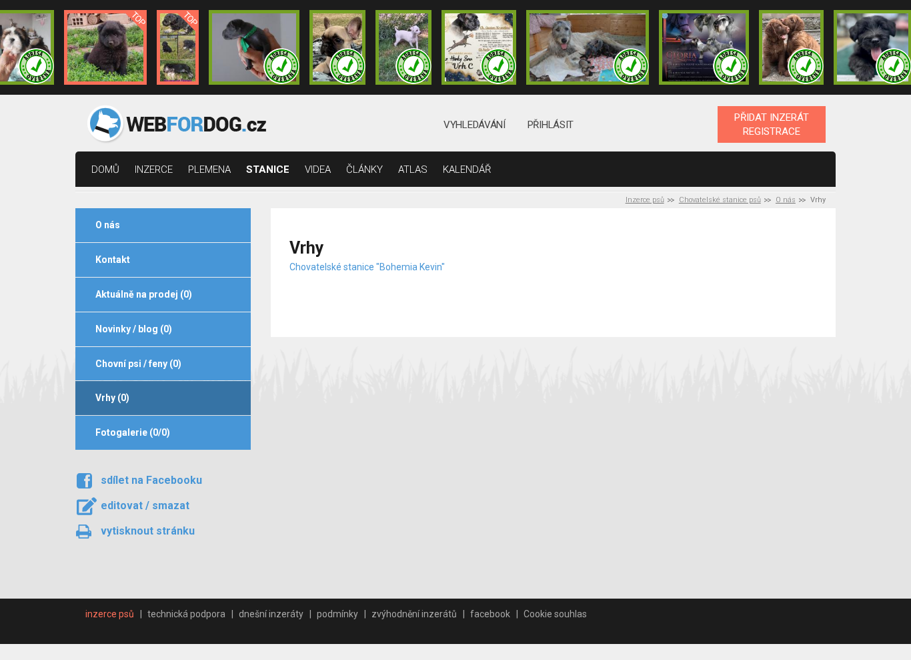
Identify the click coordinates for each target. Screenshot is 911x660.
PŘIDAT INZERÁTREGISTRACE (771, 124)
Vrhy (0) (112, 397)
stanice (267, 169)
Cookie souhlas (555, 614)
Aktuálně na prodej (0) (143, 294)
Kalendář (467, 169)
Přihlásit (551, 125)
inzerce (154, 169)
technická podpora (186, 614)
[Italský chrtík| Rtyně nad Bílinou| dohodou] (254, 47)
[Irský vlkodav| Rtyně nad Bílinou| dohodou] (587, 47)
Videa (318, 169)
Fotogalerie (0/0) (132, 432)
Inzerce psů (645, 200)
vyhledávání (474, 125)
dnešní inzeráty (271, 614)
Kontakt (112, 259)
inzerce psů (109, 614)
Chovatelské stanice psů (720, 200)
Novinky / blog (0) (133, 329)
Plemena (209, 169)
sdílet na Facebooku (151, 480)
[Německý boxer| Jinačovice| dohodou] (478, 47)
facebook (490, 614)
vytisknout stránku (148, 531)
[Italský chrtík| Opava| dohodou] (403, 47)
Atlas (412, 169)
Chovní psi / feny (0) (138, 363)
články (364, 169)
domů (105, 169)
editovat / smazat (145, 505)
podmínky (337, 614)
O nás (786, 200)
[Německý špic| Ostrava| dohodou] (105, 47)
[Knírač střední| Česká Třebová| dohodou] (704, 47)
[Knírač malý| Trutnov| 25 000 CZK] (178, 47)
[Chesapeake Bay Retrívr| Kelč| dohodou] (791, 47)
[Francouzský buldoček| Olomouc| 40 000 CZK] (337, 47)
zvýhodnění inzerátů (414, 614)
